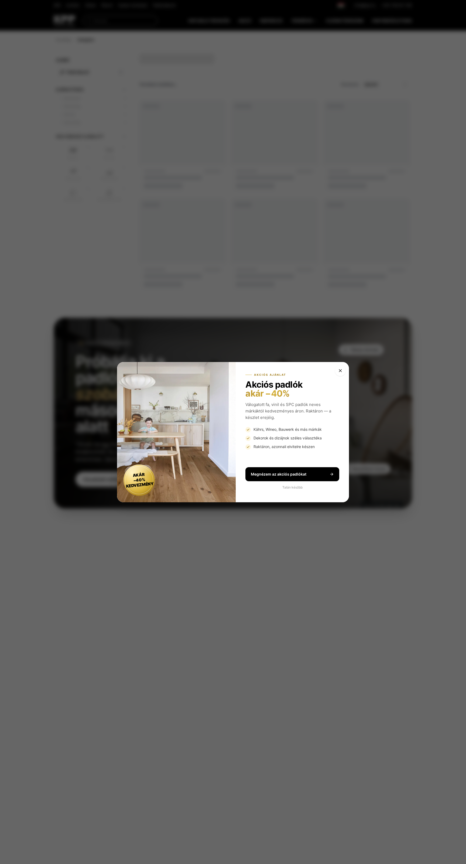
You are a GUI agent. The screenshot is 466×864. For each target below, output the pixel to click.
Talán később (292, 487)
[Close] (340, 370)
